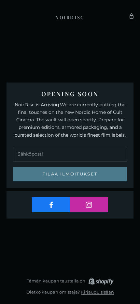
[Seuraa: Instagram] (88, 205)
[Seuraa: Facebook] (51, 205)
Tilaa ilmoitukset (70, 173)
